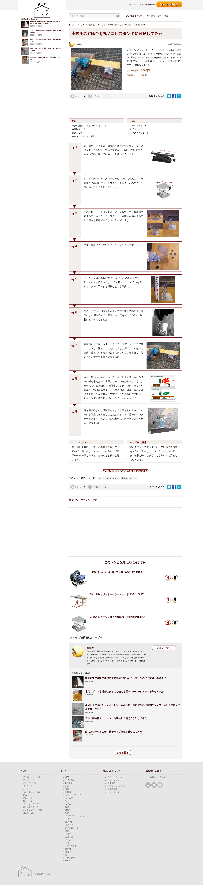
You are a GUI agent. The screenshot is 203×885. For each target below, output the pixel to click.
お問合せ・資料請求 (158, 777)
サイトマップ (113, 780)
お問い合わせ (113, 792)
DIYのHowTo (28, 813)
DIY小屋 (68, 783)
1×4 (67, 801)
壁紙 (67, 831)
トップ (71, 25)
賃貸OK (68, 852)
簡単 (67, 807)
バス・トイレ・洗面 (31, 792)
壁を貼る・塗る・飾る (32, 777)
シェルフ (69, 798)
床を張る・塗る (29, 780)
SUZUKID (69, 780)
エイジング (70, 822)
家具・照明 (28, 798)
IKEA (67, 861)
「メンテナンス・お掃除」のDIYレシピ (90, 25)
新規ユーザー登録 (147, 4)
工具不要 (69, 837)
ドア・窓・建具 (29, 783)
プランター (70, 858)
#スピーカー (70, 786)
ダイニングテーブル (74, 795)
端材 (67, 843)
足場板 (68, 792)
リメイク (69, 825)
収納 (25, 795)
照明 (153, 16)
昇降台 (124, 478)
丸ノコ (101, 478)
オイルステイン (72, 828)
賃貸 (67, 789)
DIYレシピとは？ (115, 777)
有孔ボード (70, 834)
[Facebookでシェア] (174, 96)
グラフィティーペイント (75, 816)
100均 (67, 810)
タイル (68, 804)
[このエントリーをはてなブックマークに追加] (179, 96)
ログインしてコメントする (83, 500)
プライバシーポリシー (117, 786)
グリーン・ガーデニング (33, 804)
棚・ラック (28, 786)
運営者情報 (112, 789)
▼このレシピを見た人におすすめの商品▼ (125, 471)
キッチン (27, 789)
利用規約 (111, 783)
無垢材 (68, 849)
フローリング (71, 846)
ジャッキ (133, 478)
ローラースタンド (112, 478)
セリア (68, 819)
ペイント (69, 840)
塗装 (159, 16)
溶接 (166, 16)
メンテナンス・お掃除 (32, 810)
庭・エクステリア (30, 807)
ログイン (131, 4)
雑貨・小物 (28, 801)
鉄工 (67, 777)
